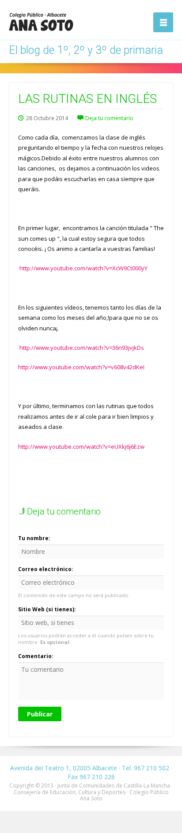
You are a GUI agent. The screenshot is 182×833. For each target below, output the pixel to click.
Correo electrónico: (45, 569)
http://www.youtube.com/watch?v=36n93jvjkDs (81, 348)
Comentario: (35, 656)
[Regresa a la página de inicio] (41, 21)
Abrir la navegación (163, 22)
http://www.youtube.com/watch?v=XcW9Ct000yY (83, 268)
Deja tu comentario (109, 118)
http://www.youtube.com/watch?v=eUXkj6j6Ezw (81, 447)
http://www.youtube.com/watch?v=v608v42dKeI (81, 367)
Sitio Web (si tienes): (47, 609)
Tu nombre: (34, 538)
